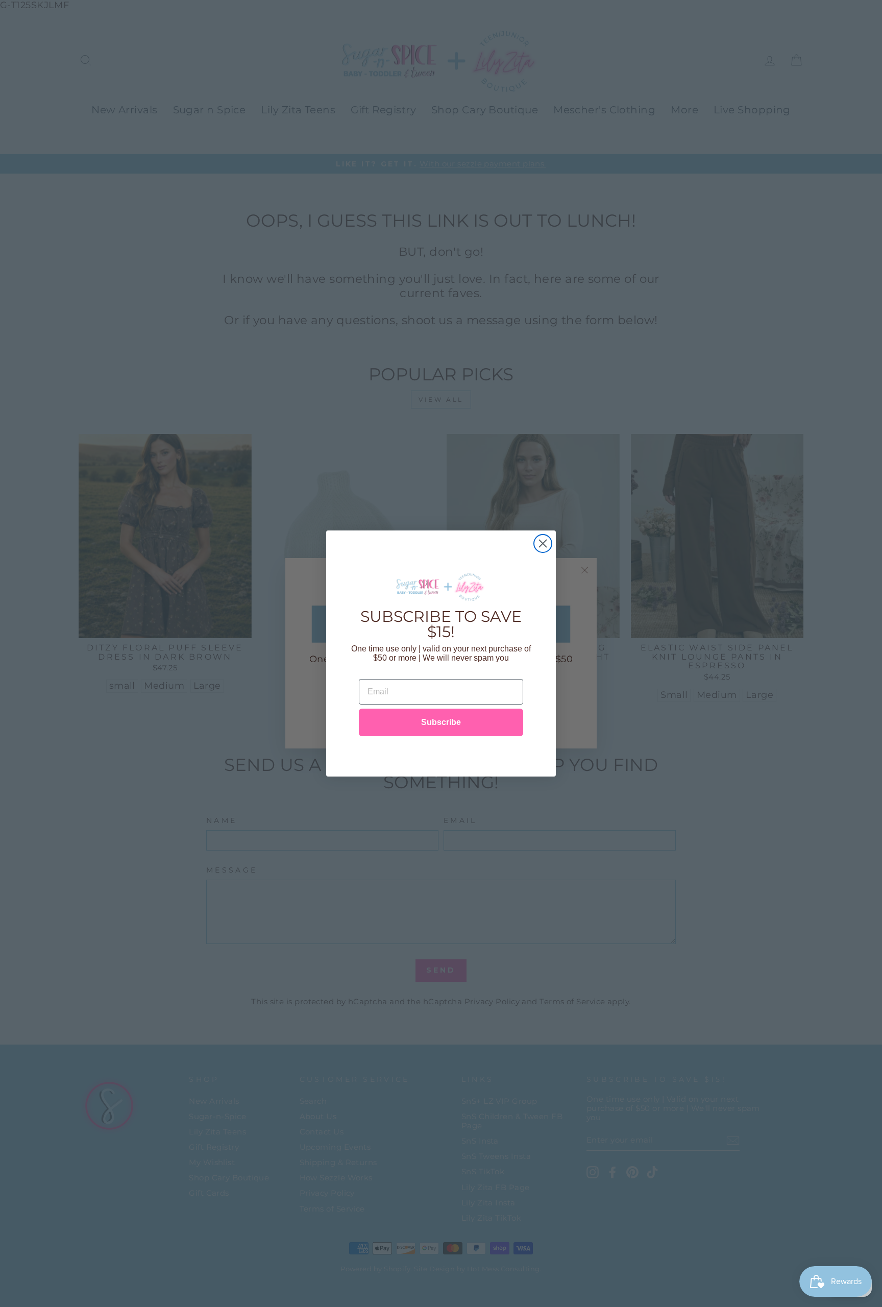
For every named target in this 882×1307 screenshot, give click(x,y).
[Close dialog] (543, 543)
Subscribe (441, 722)
